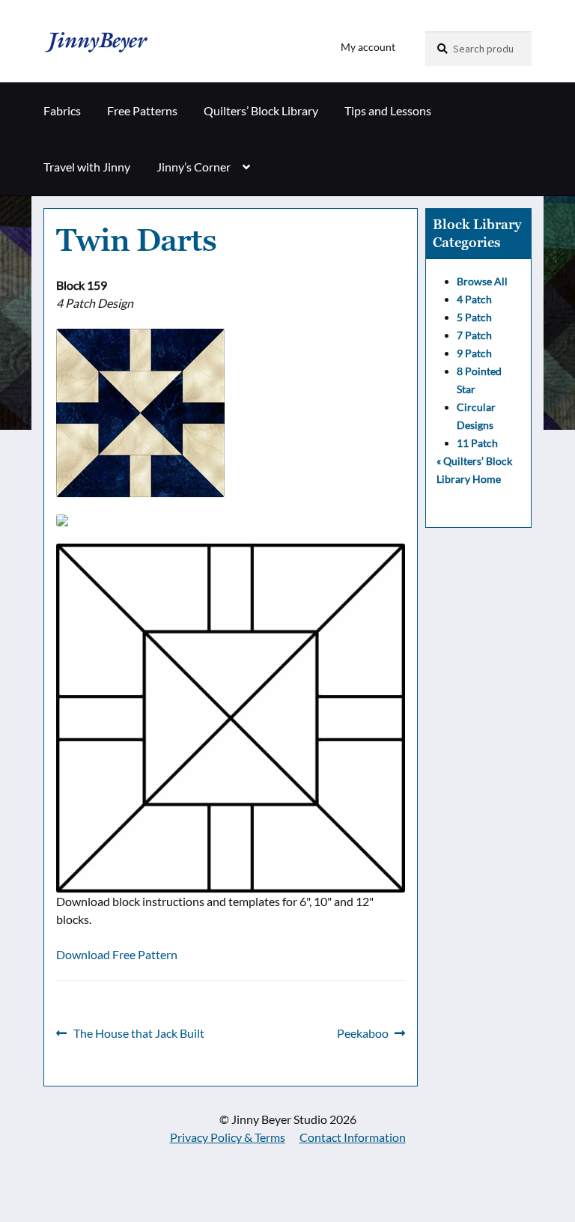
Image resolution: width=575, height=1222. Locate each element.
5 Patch (474, 317)
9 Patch (474, 353)
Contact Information (352, 1137)
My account (368, 46)
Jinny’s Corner (193, 166)
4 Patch (474, 299)
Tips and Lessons (387, 110)
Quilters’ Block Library (261, 110)
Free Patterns (142, 110)
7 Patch (474, 335)
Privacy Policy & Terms (227, 1137)
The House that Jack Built (138, 1033)
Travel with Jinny (86, 166)
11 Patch (477, 443)
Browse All (482, 281)
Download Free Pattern (116, 954)
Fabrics (62, 110)
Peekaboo (363, 1033)
